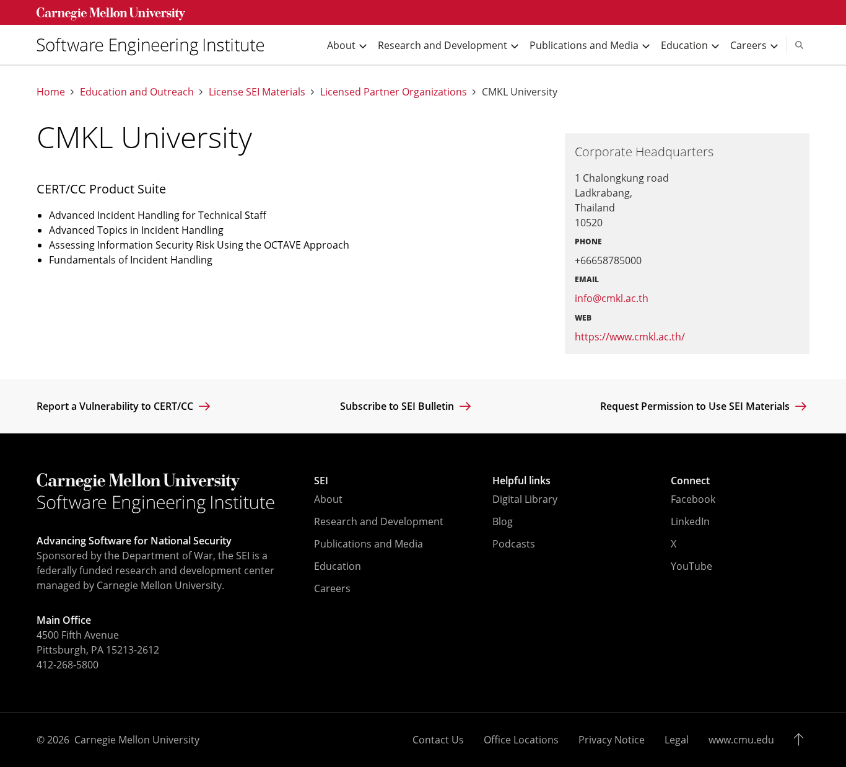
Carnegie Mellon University (136, 740)
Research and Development (378, 521)
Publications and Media (368, 544)
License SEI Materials (257, 92)
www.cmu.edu (741, 740)
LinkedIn (690, 521)
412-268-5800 (67, 665)
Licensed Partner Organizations (393, 92)
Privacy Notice (611, 740)
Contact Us (438, 740)
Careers (332, 588)
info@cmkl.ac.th (611, 298)
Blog (502, 521)
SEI (321, 480)
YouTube (691, 566)
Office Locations (521, 740)
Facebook (693, 499)
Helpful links (521, 480)
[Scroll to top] (801, 739)
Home (51, 92)
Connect (690, 480)
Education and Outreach (137, 92)
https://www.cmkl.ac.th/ (630, 337)
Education (337, 566)
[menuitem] (155, 45)
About (328, 499)
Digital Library (524, 499)
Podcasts (513, 544)
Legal (677, 740)
